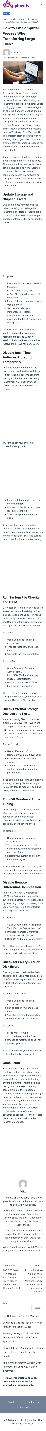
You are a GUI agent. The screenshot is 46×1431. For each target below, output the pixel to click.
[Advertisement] (23, 251)
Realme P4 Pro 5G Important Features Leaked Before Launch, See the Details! (23, 1352)
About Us (12, 1402)
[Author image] (6, 52)
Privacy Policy (23, 1407)
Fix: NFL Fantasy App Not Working (21, 1316)
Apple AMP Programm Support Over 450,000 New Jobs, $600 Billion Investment (22, 1366)
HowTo (6, 14)
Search (6, 1303)
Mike (16, 52)
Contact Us (33, 1402)
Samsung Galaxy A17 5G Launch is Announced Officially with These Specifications (21, 1337)
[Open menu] (41, 4)
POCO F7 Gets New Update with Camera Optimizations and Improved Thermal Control (11, 1277)
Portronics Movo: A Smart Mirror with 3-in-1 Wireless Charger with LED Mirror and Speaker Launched (34, 1279)
